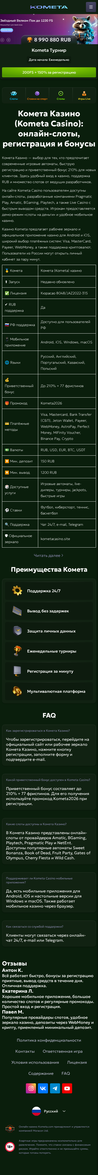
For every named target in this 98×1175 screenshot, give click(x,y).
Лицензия (77, 1062)
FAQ (66, 1073)
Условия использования (35, 1062)
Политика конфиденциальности (49, 1040)
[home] (49, 7)
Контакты (25, 1051)
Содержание (41, 1073)
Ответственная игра (63, 1051)
